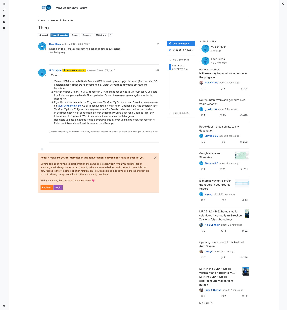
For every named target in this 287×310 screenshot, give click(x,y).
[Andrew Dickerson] (201, 251)
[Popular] (4, 16)
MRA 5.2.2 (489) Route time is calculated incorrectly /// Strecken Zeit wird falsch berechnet (220, 215)
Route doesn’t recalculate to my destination (219, 128)
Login (58, 187)
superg (208, 194)
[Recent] (4, 9)
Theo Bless (55, 44)
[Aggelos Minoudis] (201, 136)
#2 (157, 70)
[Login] (283, 3)
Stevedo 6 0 (211, 136)
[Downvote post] (156, 60)
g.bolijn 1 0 (211, 109)
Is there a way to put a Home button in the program (223, 75)
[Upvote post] (144, 60)
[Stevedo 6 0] (201, 163)
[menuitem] (283, 3)
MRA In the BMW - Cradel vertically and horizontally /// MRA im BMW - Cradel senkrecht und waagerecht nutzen (217, 276)
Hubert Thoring (213, 290)
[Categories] (4, 3)
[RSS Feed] (110, 35)
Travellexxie (211, 82)
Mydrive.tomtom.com (69, 105)
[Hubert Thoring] (201, 225)
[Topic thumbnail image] (242, 155)
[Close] (155, 157)
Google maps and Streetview (210, 155)
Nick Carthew (212, 225)
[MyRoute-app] (4, 28)
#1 (158, 44)
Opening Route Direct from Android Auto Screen (221, 244)
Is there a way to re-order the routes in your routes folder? (215, 184)
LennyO (209, 251)
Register (46, 187)
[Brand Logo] (46, 8)
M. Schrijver (55, 70)
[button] (4, 306)
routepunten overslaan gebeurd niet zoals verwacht (222, 102)
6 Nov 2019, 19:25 (106, 70)
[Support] (4, 22)
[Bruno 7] (201, 109)
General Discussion (59, 35)
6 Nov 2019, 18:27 (80, 44)
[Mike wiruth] (201, 83)
